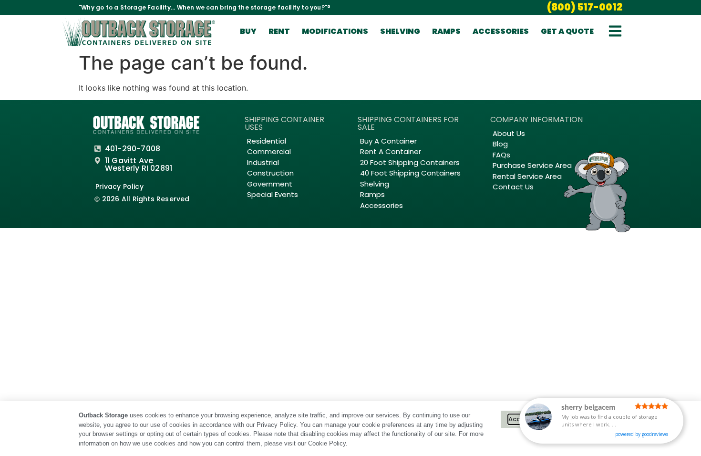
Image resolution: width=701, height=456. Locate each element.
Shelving (400, 31)
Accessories (501, 31)
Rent (279, 31)
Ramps (446, 31)
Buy (248, 31)
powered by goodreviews (641, 434)
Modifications (335, 31)
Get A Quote (567, 31)
